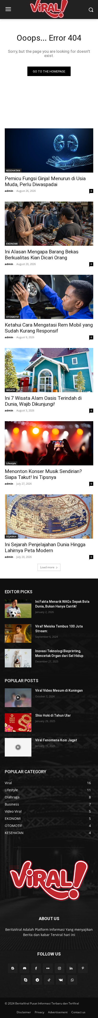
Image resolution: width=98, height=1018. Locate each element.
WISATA (10, 390)
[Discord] (24, 968)
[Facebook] (36, 968)
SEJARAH (11, 536)
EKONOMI (12, 243)
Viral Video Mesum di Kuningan (59, 690)
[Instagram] (59, 968)
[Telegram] (37, 979)
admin (9, 191)
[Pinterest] (83, 968)
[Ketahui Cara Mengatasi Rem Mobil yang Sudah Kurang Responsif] (49, 297)
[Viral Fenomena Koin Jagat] (18, 747)
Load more (47, 567)
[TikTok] (49, 979)
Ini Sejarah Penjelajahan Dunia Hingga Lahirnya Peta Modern (45, 547)
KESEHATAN (13, 170)
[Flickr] (47, 968)
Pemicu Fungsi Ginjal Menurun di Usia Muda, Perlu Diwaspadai (45, 181)
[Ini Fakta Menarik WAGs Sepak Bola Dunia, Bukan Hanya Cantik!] (18, 608)
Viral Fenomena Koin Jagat (56, 740)
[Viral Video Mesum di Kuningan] (18, 697)
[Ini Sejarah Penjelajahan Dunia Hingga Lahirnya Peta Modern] (49, 516)
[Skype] (25, 979)
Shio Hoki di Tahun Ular (53, 715)
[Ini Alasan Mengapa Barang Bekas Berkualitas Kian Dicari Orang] (49, 224)
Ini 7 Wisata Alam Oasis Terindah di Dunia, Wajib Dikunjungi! (43, 401)
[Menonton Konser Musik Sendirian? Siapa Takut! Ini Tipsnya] (49, 443)
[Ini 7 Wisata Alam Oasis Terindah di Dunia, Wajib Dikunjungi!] (49, 370)
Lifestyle (11, 463)
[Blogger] (12, 968)
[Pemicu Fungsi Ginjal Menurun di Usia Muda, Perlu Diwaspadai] (49, 150)
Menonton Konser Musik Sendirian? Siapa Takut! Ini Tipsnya (43, 474)
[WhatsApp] (72, 979)
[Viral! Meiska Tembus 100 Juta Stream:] (18, 633)
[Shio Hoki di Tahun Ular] (18, 722)
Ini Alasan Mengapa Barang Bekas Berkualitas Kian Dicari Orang (41, 255)
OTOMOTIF (12, 316)
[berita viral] (49, 880)
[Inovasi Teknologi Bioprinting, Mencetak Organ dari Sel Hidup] (18, 658)
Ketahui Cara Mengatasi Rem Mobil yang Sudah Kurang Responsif (49, 328)
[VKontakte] (60, 979)
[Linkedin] (71, 968)
